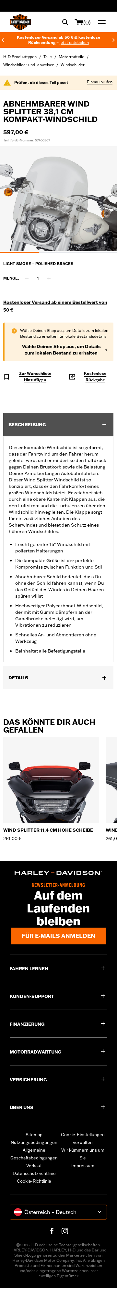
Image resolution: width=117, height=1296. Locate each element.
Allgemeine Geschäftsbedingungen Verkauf (34, 1157)
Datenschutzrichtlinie (34, 1173)
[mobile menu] (100, 22)
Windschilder (73, 64)
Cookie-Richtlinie (34, 1181)
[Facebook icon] (52, 1231)
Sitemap (34, 1134)
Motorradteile (71, 56)
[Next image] (103, 199)
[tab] (19, 252)
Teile (47, 56)
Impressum (82, 1165)
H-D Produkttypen (20, 56)
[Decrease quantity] (27, 278)
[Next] (114, 40)
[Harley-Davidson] (58, 873)
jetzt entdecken (73, 42)
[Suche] (65, 22)
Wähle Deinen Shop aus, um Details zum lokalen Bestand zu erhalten (61, 350)
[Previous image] (12, 199)
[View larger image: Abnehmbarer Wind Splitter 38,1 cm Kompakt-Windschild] (58, 198)
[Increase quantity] (49, 278)
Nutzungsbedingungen (34, 1142)
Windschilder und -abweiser (28, 64)
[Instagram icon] (65, 1231)
